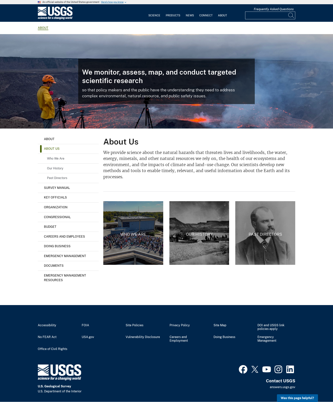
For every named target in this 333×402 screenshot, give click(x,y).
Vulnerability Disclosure (143, 337)
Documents (54, 265)
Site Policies (134, 325)
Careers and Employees (64, 236)
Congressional (57, 217)
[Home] (55, 18)
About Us (52, 149)
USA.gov (88, 337)
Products (173, 15)
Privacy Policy (180, 325)
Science (154, 15)
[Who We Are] (133, 233)
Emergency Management (65, 256)
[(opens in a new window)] (243, 368)
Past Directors (57, 178)
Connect (206, 15)
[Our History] (199, 233)
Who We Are (55, 158)
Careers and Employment (179, 338)
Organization (55, 207)
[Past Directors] (265, 233)
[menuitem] (154, 13)
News (190, 15)
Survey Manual (57, 188)
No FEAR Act (47, 337)
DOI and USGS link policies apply (270, 327)
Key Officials (55, 197)
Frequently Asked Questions (274, 9)
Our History (55, 168)
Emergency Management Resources (65, 278)
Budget (50, 227)
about (43, 28)
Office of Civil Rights (52, 349)
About (222, 15)
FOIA (85, 325)
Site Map (220, 325)
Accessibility (47, 325)
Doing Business (57, 246)
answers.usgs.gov (282, 387)
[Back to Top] (319, 388)
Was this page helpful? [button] (297, 398)
